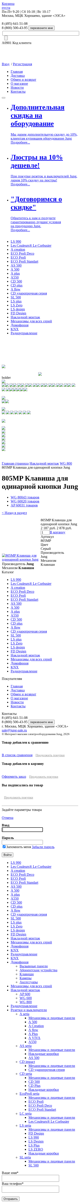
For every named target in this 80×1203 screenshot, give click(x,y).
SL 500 (16, 297)
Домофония (19, 325)
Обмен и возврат (23, 79)
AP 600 (24, 505)
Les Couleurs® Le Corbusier (31, 245)
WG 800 (66, 463)
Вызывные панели (34, 966)
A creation (18, 249)
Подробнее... (20, 142)
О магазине (19, 83)
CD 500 (16, 281)
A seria (24, 1014)
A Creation (36, 1026)
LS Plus (34, 1145)
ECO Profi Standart (24, 261)
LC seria (26, 1113)
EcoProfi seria (29, 1093)
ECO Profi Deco (22, 253)
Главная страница (15, 463)
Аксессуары (29, 982)
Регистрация (22, 64)
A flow (15, 289)
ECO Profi (18, 257)
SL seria (25, 1157)
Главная (17, 71)
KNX (15, 329)
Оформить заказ (14, 776)
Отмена (7, 818)
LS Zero (16, 305)
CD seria (26, 1074)
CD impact (27, 1062)
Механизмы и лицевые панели (51, 1018)
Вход (5, 64)
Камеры (26, 978)
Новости (17, 87)
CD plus (16, 285)
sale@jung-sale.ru (14, 730)
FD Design (18, 313)
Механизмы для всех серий (31, 321)
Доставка (18, 75)
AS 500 (16, 265)
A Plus (33, 1034)
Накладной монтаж (25, 317)
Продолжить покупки (50, 755)
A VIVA (34, 1038)
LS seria (25, 1125)
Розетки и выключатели (29, 1010)
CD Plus (34, 1086)
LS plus (16, 301)
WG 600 (25, 501)
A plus (15, 273)
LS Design (36, 1141)
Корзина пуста (8, 6)
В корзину (57, 532)
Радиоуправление (24, 333)
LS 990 (16, 241)
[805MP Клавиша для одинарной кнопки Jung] (21, 559)
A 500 (15, 269)
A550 (15, 277)
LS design (18, 309)
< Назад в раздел (14, 513)
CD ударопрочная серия (29, 293)
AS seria (26, 1046)
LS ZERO (35, 1149)
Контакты (18, 91)
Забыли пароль (43, 847)
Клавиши (27, 974)
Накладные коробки (43, 1054)
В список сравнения (17, 755)
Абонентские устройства (38, 970)
